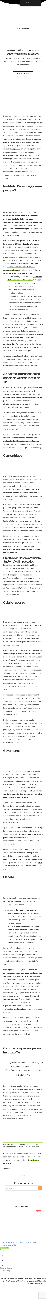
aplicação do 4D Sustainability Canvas (21, 441)
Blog (25, 20)
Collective (15, 20)
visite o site (19, 1009)
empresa (16, 149)
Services (27, 17)
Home (7, 17)
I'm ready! (40, 1188)
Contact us (4, 1248)
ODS (40, 863)
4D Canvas (39, 17)
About (16, 17)
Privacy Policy (5, 1271)
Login (34, 20)
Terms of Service (6, 1268)
